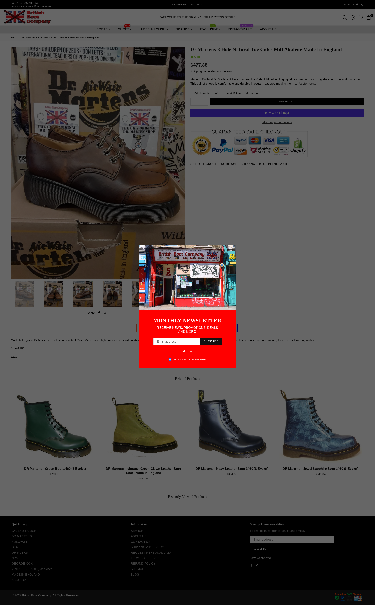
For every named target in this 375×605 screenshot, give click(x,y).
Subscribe (211, 341)
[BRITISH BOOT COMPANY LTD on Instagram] (191, 351)
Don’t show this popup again (189, 359)
